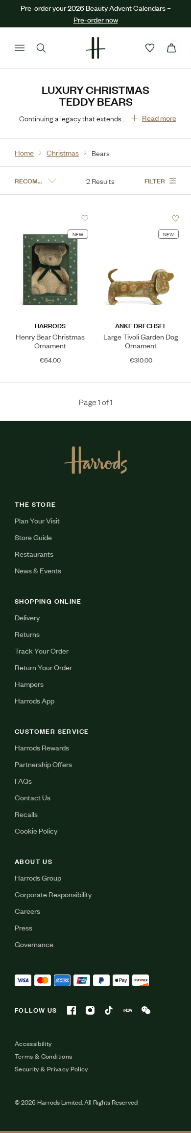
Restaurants (34, 553)
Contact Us (32, 797)
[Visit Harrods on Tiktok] (108, 1010)
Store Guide (33, 537)
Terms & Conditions (43, 1056)
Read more (159, 118)
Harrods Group (38, 877)
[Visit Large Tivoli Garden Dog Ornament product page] (140, 218)
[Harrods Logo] (95, 460)
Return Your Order (43, 667)
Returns (27, 634)
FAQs (23, 780)
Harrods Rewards (42, 747)
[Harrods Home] (95, 48)
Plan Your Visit (37, 520)
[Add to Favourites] (85, 218)
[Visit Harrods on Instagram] (90, 1010)
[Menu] (19, 48)
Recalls (26, 814)
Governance (34, 944)
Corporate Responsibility (53, 894)
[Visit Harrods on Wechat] (146, 1010)
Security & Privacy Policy (51, 1069)
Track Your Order (42, 650)
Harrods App (34, 700)
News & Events (38, 570)
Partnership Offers (43, 764)
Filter (154, 180)
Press (23, 927)
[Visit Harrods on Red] (127, 1010)
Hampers (29, 684)
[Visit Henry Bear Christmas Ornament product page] (50, 218)
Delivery (27, 617)
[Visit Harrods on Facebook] (71, 1010)
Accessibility (33, 1043)
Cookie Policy (36, 830)
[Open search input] (41, 48)
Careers (27, 911)
